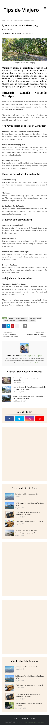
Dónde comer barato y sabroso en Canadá (29, 521)
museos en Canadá (35, 318)
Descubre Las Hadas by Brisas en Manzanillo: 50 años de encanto (26, 532)
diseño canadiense (21, 318)
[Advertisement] (24, 453)
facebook (19, 362)
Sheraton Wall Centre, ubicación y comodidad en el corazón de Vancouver (29, 397)
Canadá (11, 318)
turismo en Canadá (9, 320)
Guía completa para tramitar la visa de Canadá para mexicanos (27, 513)
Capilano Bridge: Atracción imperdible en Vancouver (29, 704)
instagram (31, 362)
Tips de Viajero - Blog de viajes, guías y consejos (30, 722)
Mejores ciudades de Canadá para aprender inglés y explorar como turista (29, 388)
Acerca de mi (24, 718)
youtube (25, 362)
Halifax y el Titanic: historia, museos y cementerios (25, 379)
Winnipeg (9, 20)
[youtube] (39, 418)
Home (15, 718)
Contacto (33, 718)
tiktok (36, 362)
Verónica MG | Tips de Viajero (11, 33)
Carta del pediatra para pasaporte (26, 494)
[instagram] (29, 418)
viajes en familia (22, 320)
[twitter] (19, 418)
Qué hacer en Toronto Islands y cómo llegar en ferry (29, 504)
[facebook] (9, 418)
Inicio (3, 20)
